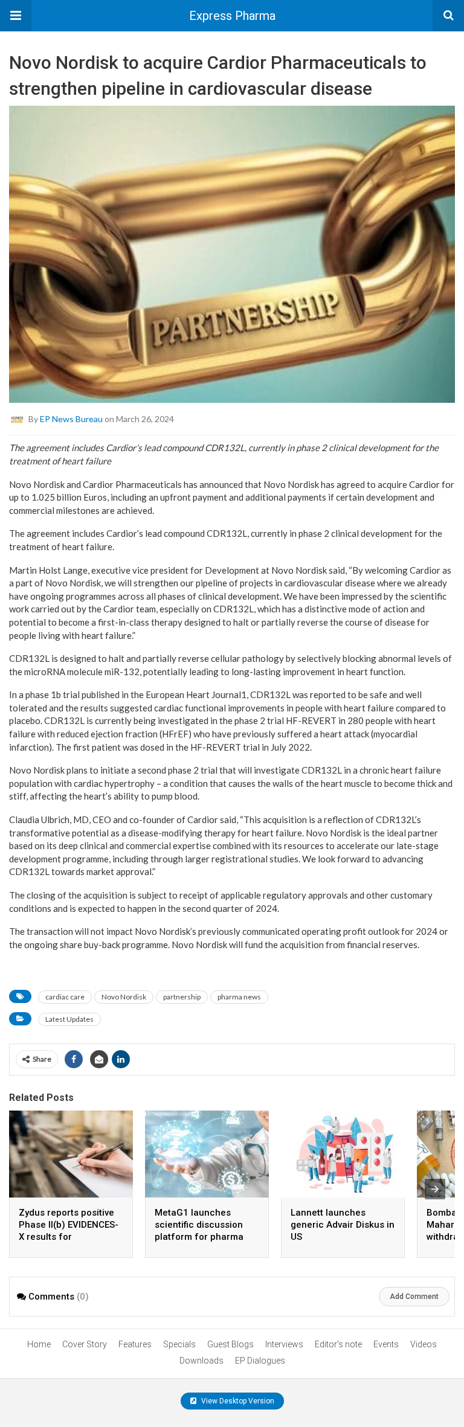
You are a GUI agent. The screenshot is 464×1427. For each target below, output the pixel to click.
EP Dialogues (260, 1360)
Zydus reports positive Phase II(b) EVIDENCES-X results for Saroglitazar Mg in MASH (68, 1236)
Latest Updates (69, 1019)
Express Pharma (232, 15)
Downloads (201, 1360)
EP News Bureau (71, 419)
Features (135, 1344)
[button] (15, 15)
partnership (182, 996)
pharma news (239, 996)
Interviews (284, 1344)
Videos (423, 1344)
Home (39, 1344)
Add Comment (414, 1296)
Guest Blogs (230, 1344)
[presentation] (435, 1189)
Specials (179, 1344)
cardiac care (65, 996)
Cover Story (84, 1344)
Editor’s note (338, 1344)
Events (386, 1344)
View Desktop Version (236, 1401)
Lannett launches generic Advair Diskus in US (343, 1224)
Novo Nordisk (124, 996)
